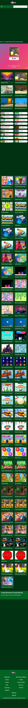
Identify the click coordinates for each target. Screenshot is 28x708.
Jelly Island (18, 264)
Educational (22, 120)
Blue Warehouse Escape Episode (7, 108)
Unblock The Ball (6, 199)
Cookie (21, 679)
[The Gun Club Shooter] (7, 546)
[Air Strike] (7, 378)
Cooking (7, 113)
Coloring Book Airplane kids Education (11, 341)
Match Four (5, 457)
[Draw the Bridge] (20, 236)
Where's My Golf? (19, 406)
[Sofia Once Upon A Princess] (7, 585)
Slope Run (17, 225)
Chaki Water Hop (6, 328)
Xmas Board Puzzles (7, 367)
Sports (21, 116)
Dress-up (7, 120)
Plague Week (4, 82)
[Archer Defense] (20, 210)
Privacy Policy (21, 682)
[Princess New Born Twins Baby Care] (20, 287)
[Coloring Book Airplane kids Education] (7, 339)
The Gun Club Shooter (7, 548)
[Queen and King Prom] (7, 520)
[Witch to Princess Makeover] (7, 533)
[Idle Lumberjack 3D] (20, 300)
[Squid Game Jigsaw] (20, 249)
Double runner (5, 445)
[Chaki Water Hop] (7, 326)
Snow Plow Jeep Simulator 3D (9, 419)
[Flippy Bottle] (7, 313)
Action (21, 130)
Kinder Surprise (6, 432)
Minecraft (22, 127)
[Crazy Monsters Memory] (20, 184)
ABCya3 (7, 690)
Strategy (22, 137)
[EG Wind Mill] (7, 481)
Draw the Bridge (19, 238)
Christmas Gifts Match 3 (8, 393)
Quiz (6, 141)
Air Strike (4, 380)
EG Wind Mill (5, 483)
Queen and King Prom (7, 522)
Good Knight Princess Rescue (9, 496)
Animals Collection (20, 354)
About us (21, 685)
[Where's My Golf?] (20, 404)
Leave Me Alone (6, 509)
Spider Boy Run (19, 199)
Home (1, 41)
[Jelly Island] (20, 262)
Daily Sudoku (5, 212)
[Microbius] (7, 559)
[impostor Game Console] (20, 274)
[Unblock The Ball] (7, 197)
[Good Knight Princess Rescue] (7, 494)
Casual (21, 141)
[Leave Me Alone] (7, 507)
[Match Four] (7, 455)
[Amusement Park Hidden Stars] (20, 391)
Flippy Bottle (5, 315)
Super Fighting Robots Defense (10, 470)
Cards (21, 113)
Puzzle (21, 123)
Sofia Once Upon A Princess (9, 587)
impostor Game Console (21, 277)
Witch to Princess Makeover (9, 535)
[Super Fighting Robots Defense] (7, 468)
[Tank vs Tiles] (20, 339)
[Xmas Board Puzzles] (7, 365)
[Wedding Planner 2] (7, 184)
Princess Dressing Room (8, 574)
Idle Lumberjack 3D (20, 302)
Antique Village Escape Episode (21, 95)
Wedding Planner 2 (6, 186)
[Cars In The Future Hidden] (20, 313)
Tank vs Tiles (18, 341)
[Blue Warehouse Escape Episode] (7, 106)
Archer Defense (19, 212)
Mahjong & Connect (7, 127)
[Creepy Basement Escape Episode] (21, 80)
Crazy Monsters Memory (21, 186)
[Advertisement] (14, 23)
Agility (6, 134)
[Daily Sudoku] (7, 210)
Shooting (7, 687)
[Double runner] (7, 442)
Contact (21, 687)
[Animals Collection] (20, 352)
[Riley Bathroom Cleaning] (7, 93)
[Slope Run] (20, 223)
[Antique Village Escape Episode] (21, 93)
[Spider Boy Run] (20, 197)
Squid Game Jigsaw (20, 251)
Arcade (21, 134)
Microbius (4, 561)
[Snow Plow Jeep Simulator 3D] (7, 417)
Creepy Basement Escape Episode (21, 82)
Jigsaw (7, 130)
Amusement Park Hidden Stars (10, 406)
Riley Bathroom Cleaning (7, 95)
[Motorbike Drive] (7, 352)
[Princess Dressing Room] (7, 572)
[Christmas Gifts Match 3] (7, 391)
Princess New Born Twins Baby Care (11, 302)
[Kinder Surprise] (7, 430)
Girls (6, 137)
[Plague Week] (7, 80)
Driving (7, 116)
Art (6, 123)
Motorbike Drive (6, 354)
